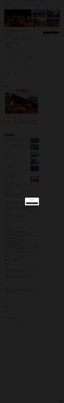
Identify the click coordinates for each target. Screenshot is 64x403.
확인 (32, 203)
